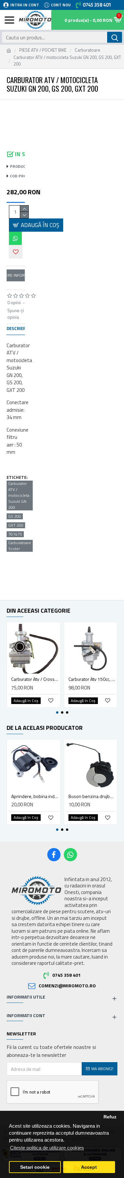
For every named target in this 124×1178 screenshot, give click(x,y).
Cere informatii (16, 275)
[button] (14, 108)
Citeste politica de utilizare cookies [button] (47, 1148)
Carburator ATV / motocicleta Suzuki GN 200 (18, 495)
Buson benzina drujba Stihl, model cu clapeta (92, 796)
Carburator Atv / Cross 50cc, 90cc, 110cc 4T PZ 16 (35, 679)
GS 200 (14, 516)
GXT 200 (15, 525)
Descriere (17, 329)
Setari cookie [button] (35, 1167)
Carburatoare (87, 50)
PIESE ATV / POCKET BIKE (42, 50)
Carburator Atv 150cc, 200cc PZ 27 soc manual (92, 679)
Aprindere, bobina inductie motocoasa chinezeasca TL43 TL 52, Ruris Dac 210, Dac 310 (35, 796)
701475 (15, 534)
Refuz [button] (109, 1116)
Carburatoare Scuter (19, 546)
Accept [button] (89, 1167)
